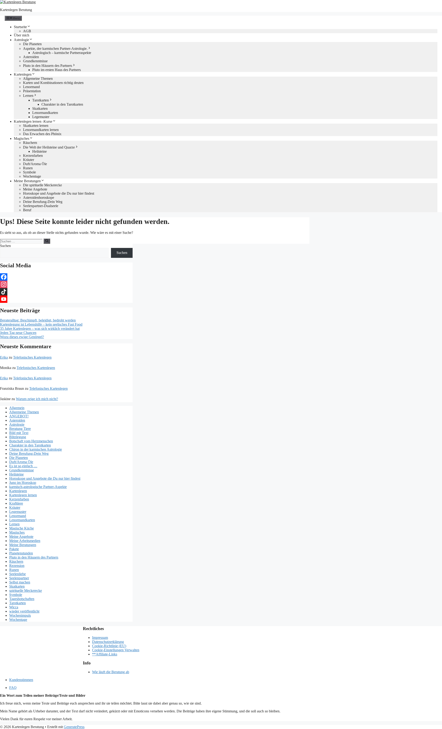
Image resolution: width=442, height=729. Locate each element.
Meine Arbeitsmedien (24, 541)
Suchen (5, 246)
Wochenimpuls (20, 615)
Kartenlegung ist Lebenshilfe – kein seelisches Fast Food (41, 324)
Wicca (13, 607)
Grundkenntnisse (35, 61)
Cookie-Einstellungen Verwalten (115, 650)
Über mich (21, 35)
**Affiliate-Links (104, 654)
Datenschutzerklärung (108, 642)
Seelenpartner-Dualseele (40, 206)
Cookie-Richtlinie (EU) (109, 646)
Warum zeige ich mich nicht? (37, 399)
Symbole (29, 172)
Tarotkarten (40, 100)
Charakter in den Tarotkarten (62, 104)
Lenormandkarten (45, 113)
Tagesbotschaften (21, 599)
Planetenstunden (21, 553)
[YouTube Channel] (66, 299)
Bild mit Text (18, 433)
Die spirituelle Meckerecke (42, 185)
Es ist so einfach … (23, 466)
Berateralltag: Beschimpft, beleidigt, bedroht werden (38, 320)
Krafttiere (16, 503)
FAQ (13, 688)
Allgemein (16, 408)
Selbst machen (19, 582)
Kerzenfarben (33, 156)
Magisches (21, 138)
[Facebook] (66, 277)
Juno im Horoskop (22, 483)
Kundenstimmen (21, 680)
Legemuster (40, 117)
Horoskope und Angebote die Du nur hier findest (58, 193)
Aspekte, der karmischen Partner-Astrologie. (55, 49)
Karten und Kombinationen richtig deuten (53, 83)
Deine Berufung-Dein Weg (42, 202)
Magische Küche (21, 528)
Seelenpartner (19, 578)
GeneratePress (74, 727)
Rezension (16, 566)
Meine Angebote (35, 189)
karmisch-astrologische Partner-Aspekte (38, 487)
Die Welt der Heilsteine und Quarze (49, 147)
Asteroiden (31, 57)
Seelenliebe (17, 574)
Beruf (27, 210)
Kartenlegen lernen (23, 495)
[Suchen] (47, 241)
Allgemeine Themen (38, 78)
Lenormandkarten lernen (41, 130)
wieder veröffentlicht (24, 611)
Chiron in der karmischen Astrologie (35, 449)
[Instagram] (66, 284)
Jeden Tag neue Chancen (18, 333)
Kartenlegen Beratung (16, 10)
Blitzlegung (17, 437)
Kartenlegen (23, 74)
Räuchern (30, 143)
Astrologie (21, 40)
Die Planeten (32, 44)
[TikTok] (66, 291)
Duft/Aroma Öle (35, 164)
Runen (28, 168)
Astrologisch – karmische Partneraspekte (61, 53)
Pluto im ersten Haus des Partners (56, 70)
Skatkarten (40, 108)
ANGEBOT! (19, 416)
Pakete (14, 549)
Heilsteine (39, 151)
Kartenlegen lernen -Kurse (33, 121)
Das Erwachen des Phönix (42, 134)
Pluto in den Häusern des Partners (47, 66)
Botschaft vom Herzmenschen (31, 441)
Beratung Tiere (20, 429)
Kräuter (28, 160)
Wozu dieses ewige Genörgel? (22, 337)
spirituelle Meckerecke (25, 590)
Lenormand (31, 87)
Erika (4, 357)
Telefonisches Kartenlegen (32, 357)
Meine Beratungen (27, 181)
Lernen (28, 96)
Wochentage (32, 176)
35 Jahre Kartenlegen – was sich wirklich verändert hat (40, 328)
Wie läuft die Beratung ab (110, 672)
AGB (27, 31)
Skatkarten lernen (35, 126)
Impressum (100, 638)
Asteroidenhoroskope (38, 197)
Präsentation (32, 91)
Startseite (20, 27)
